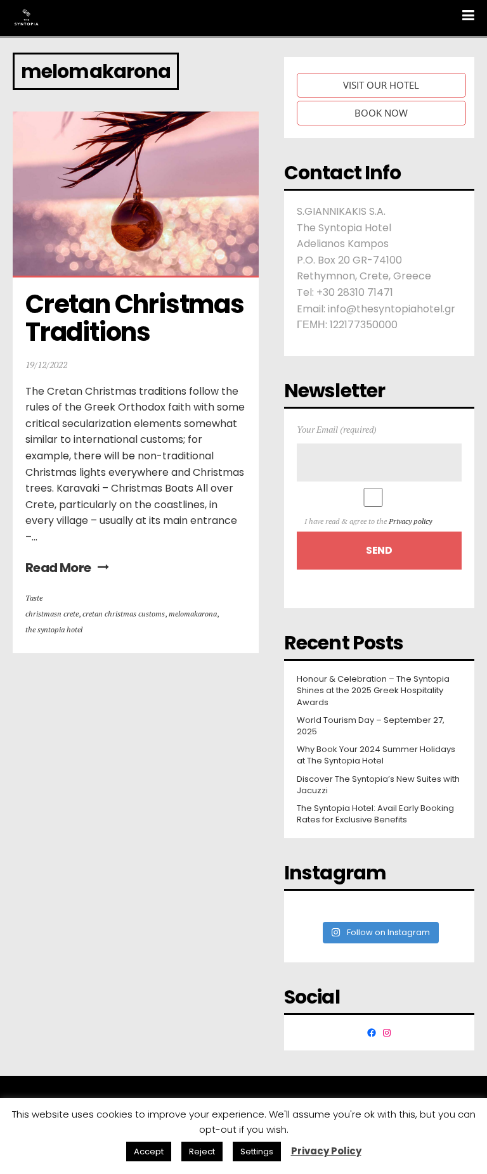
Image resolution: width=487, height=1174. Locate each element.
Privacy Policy (326, 1151)
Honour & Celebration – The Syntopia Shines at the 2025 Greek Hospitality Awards (373, 690)
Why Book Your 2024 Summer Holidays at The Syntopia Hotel (376, 755)
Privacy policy (410, 521)
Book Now (381, 112)
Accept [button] (149, 1151)
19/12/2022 (46, 365)
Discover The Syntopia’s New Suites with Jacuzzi (378, 785)
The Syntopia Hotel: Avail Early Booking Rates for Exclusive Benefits (375, 814)
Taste (33, 598)
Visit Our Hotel (381, 85)
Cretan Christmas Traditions (137, 318)
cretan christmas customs (123, 613)
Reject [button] (202, 1151)
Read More (58, 567)
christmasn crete (52, 613)
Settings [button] (256, 1151)
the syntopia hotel (53, 629)
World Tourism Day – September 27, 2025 (371, 726)
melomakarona (193, 613)
